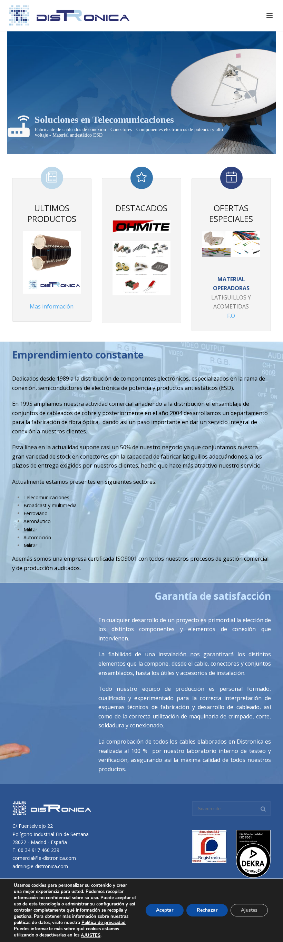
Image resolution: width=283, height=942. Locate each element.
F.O (231, 316)
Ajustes (249, 910)
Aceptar (164, 910)
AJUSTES (90, 935)
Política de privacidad (103, 923)
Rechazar (207, 910)
